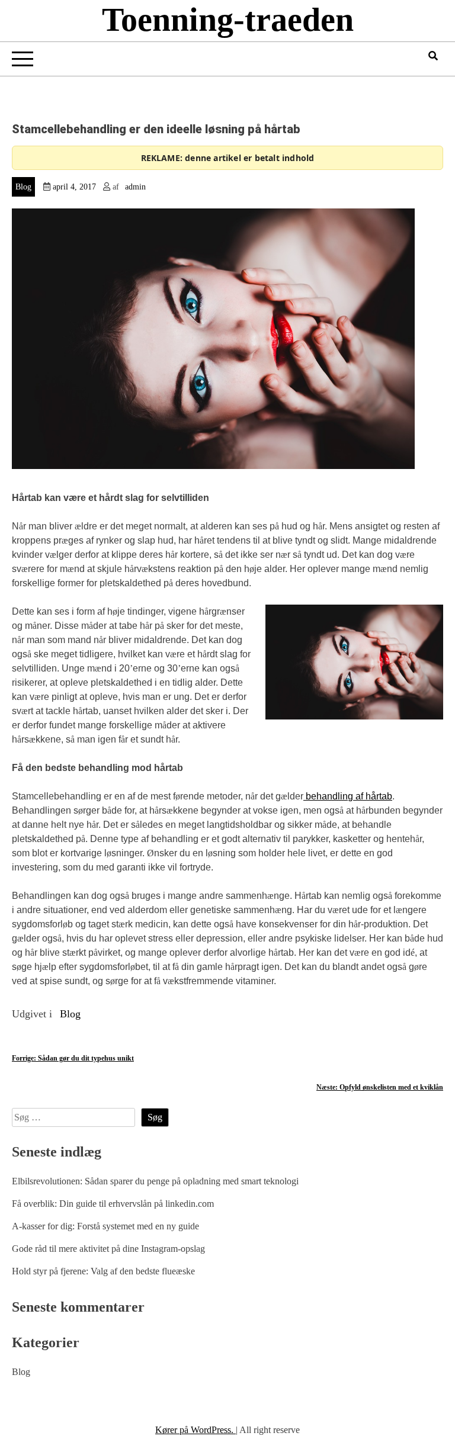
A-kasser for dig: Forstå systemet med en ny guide (105, 1226)
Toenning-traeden (228, 19)
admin (135, 186)
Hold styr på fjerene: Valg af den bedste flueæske (103, 1271)
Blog (23, 186)
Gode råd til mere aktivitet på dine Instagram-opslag (108, 1249)
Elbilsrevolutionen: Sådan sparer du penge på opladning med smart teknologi (155, 1181)
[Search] (433, 56)
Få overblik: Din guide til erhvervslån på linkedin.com (113, 1204)
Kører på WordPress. (195, 1430)
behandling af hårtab (347, 796)
